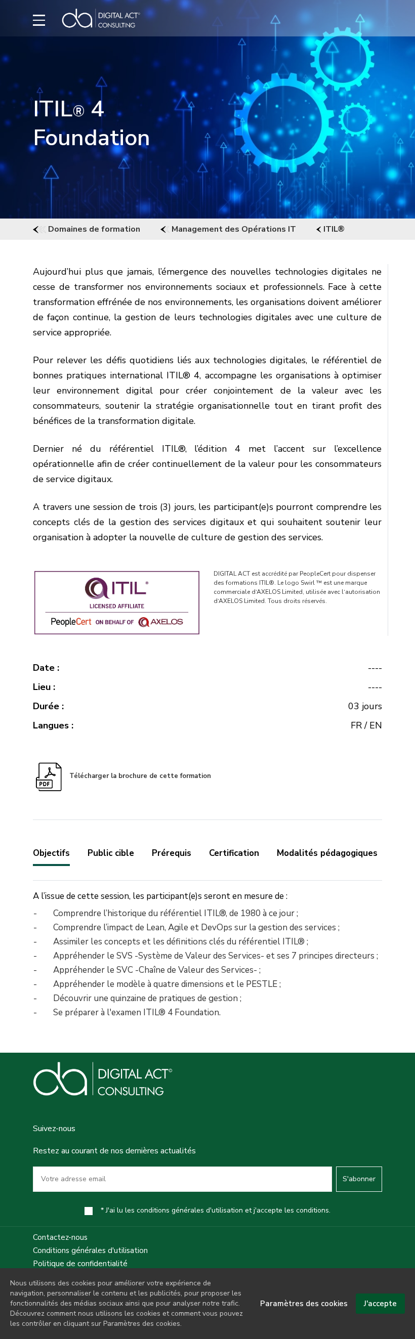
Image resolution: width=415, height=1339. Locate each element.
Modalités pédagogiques (327, 853)
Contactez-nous (60, 1237)
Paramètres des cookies (304, 1304)
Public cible (111, 853)
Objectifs (51, 853)
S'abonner (359, 1179)
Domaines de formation (93, 229)
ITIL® (333, 229)
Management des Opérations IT (233, 229)
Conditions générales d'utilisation (90, 1250)
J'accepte (380, 1304)
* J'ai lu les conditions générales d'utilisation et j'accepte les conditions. (215, 1210)
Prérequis (171, 853)
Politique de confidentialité (80, 1264)
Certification (234, 853)
